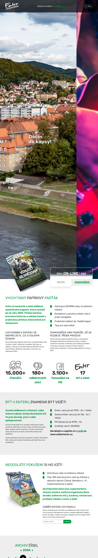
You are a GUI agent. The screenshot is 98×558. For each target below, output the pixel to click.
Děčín (55, 6)
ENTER (61, 282)
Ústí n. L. (63, 6)
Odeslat (67, 521)
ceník (80, 431)
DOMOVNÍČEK (82, 282)
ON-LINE (70, 273)
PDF (83, 273)
